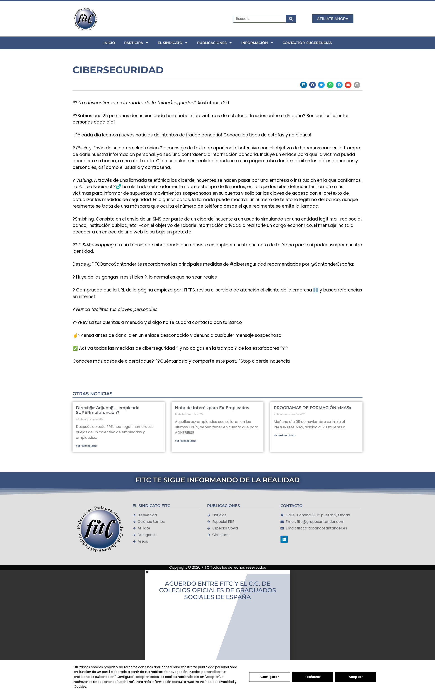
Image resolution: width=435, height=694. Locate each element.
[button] (303, 85)
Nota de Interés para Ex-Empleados (212, 407)
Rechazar (312, 677)
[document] (217, 628)
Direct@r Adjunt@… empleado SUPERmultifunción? (108, 410)
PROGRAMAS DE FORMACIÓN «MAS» (312, 407)
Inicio (109, 43)
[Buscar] (291, 18)
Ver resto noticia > (87, 445)
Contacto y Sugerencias (307, 43)
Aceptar (356, 677)
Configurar (269, 677)
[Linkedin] (284, 539)
